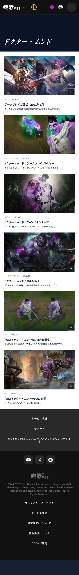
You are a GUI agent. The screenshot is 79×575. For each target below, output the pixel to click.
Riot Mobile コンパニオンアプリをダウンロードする (39, 440)
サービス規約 (39, 513)
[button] (39, 83)
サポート (39, 428)
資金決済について (39, 533)
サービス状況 (39, 418)
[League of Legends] (34, 7)
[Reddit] (50, 460)
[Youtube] (28, 460)
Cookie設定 (39, 543)
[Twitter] (39, 460)
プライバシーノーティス (39, 503)
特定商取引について (39, 523)
